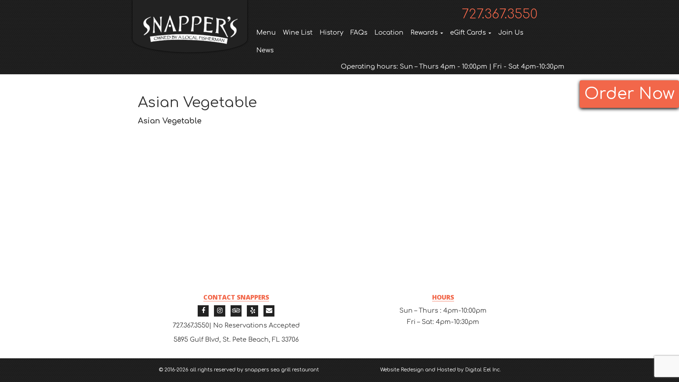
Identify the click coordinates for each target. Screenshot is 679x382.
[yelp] (252, 311)
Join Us (510, 32)
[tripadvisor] (236, 311)
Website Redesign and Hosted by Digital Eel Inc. (440, 369)
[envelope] (269, 311)
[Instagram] (219, 311)
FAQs (358, 32)
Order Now (629, 94)
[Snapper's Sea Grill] (190, 26)
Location (389, 32)
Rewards (425, 32)
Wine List (298, 32)
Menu (266, 32)
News (265, 50)
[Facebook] (203, 311)
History (331, 32)
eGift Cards (469, 32)
